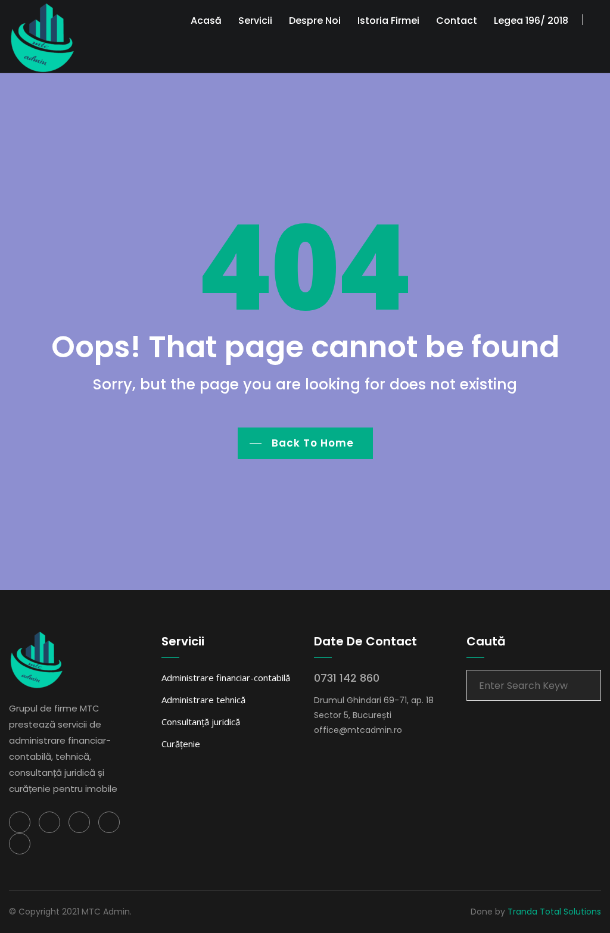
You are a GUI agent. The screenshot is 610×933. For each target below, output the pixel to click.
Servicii (255, 20)
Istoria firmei (388, 20)
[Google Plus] (109, 822)
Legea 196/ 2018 (531, 20)
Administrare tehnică (203, 700)
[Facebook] (19, 822)
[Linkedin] (79, 822)
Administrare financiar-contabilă (225, 678)
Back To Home (313, 443)
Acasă (206, 20)
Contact (456, 20)
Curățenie (180, 744)
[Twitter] (49, 822)
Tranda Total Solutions (554, 912)
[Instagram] (19, 843)
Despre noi (315, 20)
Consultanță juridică (200, 722)
